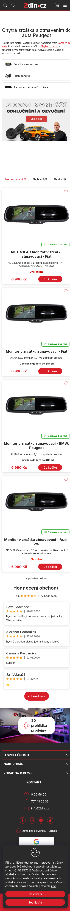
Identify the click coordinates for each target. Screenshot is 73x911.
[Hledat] (5, 5)
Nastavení (35, 894)
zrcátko (53, 46)
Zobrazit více (36, 696)
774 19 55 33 (40, 801)
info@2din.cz (40, 808)
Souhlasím (35, 902)
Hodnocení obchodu (36, 588)
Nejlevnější (40, 179)
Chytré (44, 46)
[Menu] (65, 5)
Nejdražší (60, 179)
